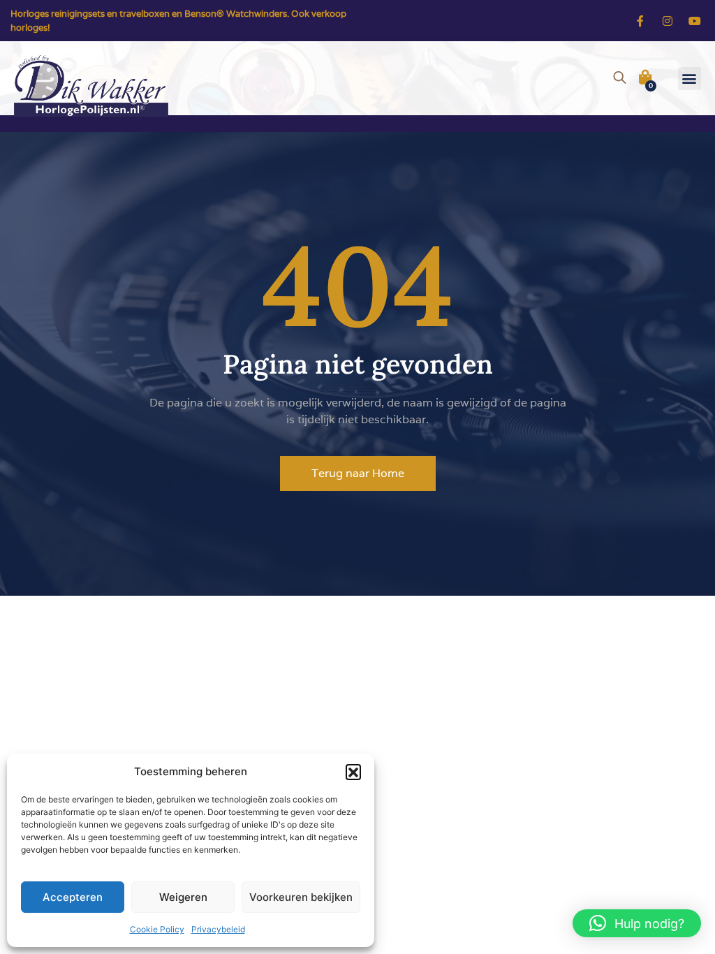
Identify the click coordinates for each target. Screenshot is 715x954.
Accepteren (73, 897)
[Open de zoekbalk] (619, 76)
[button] (353, 772)
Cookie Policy (157, 929)
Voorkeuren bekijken (301, 897)
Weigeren (183, 897)
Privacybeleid (218, 929)
